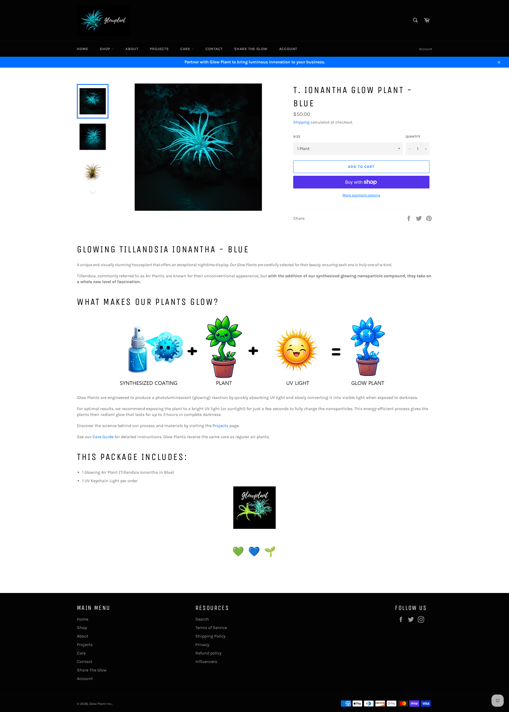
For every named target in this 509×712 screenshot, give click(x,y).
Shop (105, 49)
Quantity (413, 136)
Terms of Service (211, 627)
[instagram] (254, 507)
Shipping (301, 122)
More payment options (361, 195)
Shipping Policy (210, 636)
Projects (159, 49)
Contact (213, 49)
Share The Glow (250, 49)
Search (202, 619)
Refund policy (208, 653)
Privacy (202, 644)
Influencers (206, 661)
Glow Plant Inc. (100, 704)
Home (82, 49)
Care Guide (103, 436)
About (131, 49)
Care (185, 49)
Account (288, 49)
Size (296, 136)
